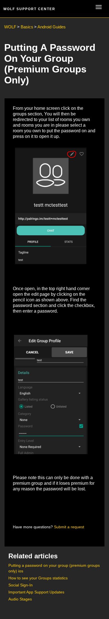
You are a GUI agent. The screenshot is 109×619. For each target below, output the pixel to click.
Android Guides (51, 26)
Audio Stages (20, 599)
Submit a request (69, 527)
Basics (27, 26)
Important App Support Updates (36, 592)
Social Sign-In (20, 585)
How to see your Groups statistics (38, 578)
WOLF (10, 26)
